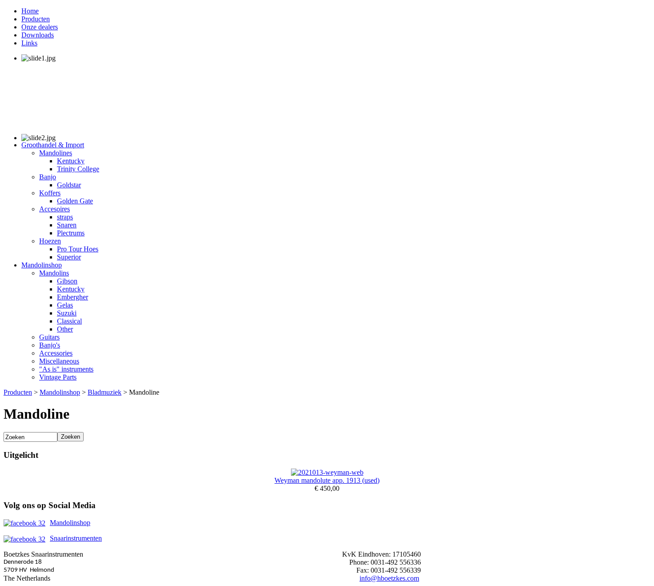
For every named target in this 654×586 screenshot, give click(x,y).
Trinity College (78, 169)
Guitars (49, 337)
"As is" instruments (66, 369)
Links (29, 43)
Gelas (65, 305)
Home (30, 11)
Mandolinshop (41, 265)
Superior (69, 257)
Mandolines (55, 153)
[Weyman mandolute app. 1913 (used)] (327, 472)
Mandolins (54, 273)
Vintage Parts (58, 377)
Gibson (67, 281)
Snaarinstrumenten (76, 538)
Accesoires (54, 209)
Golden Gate (75, 201)
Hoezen (50, 241)
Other (65, 329)
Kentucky (71, 161)
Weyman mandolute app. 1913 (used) (327, 480)
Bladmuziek (104, 392)
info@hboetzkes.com (389, 578)
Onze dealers (39, 27)
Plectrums (71, 233)
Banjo (47, 177)
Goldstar (69, 185)
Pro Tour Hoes (77, 249)
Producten (35, 19)
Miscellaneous (59, 361)
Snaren (67, 225)
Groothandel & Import (52, 145)
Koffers (50, 193)
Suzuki (67, 313)
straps (65, 217)
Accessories (56, 353)
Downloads (37, 35)
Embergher (72, 297)
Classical (69, 321)
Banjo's (49, 345)
